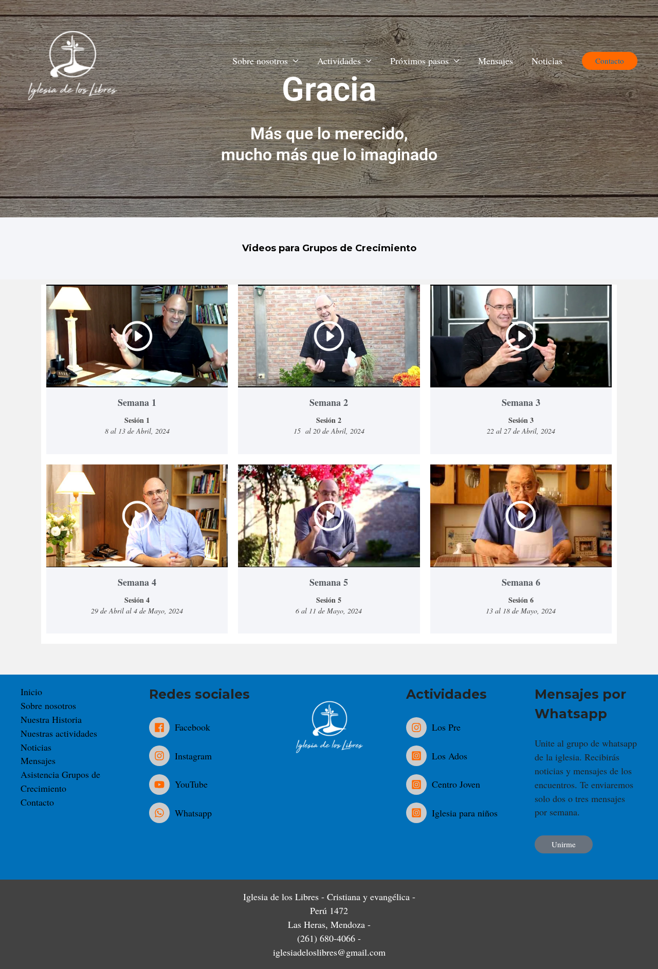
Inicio (31, 691)
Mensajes (495, 60)
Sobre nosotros (48, 705)
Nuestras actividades (59, 733)
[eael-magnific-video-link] (137, 336)
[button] (609, 61)
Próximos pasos (419, 60)
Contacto (37, 802)
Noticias (547, 60)
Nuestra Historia (51, 719)
